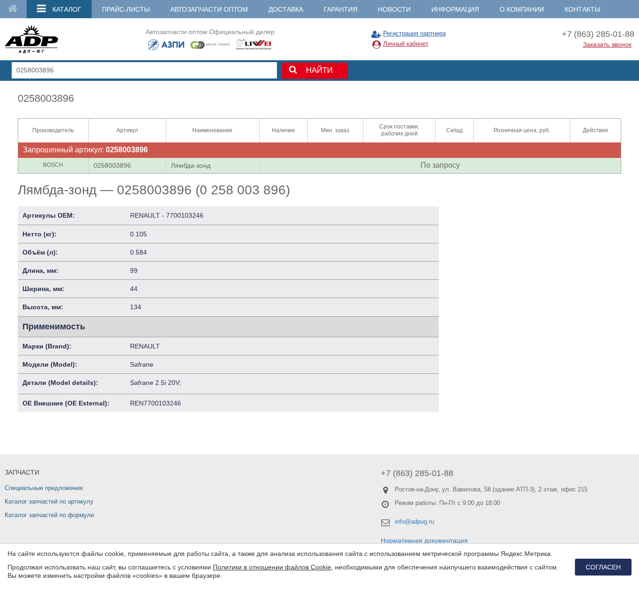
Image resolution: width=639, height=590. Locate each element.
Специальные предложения (44, 487)
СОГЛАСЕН (603, 567)
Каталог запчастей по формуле (49, 515)
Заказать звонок (607, 44)
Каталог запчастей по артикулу (49, 501)
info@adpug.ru (414, 521)
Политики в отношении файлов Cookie (272, 567)
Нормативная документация (424, 540)
